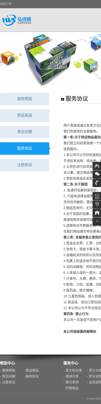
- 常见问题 (7, 376)
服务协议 (24, 148)
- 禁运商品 (31, 370)
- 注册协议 (7, 382)
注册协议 (24, 165)
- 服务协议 (31, 376)
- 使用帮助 (7, 370)
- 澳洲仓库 (71, 376)
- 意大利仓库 (72, 370)
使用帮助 (24, 99)
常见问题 (24, 132)
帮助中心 (7, 363)
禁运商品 (24, 115)
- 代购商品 (71, 388)
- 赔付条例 (71, 382)
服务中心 (70, 363)
